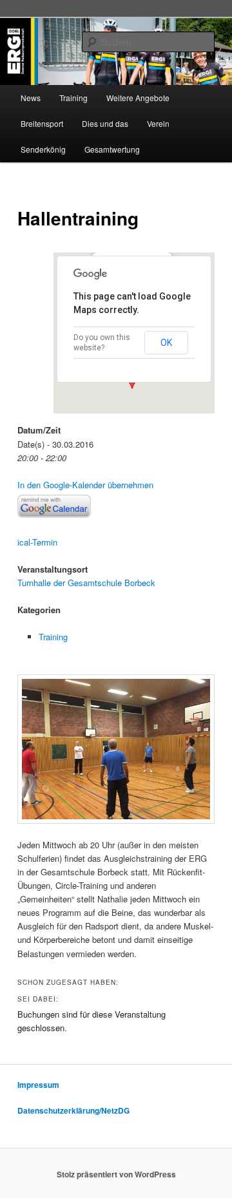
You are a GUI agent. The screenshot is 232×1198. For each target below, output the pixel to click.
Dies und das (105, 123)
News (31, 97)
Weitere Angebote (137, 97)
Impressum (38, 1084)
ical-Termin (37, 542)
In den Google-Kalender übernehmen (85, 485)
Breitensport (42, 123)
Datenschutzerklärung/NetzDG (73, 1110)
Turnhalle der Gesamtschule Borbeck (86, 582)
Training (73, 97)
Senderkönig (43, 149)
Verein (158, 123)
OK (166, 343)
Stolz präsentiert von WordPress (116, 1174)
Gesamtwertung (112, 149)
